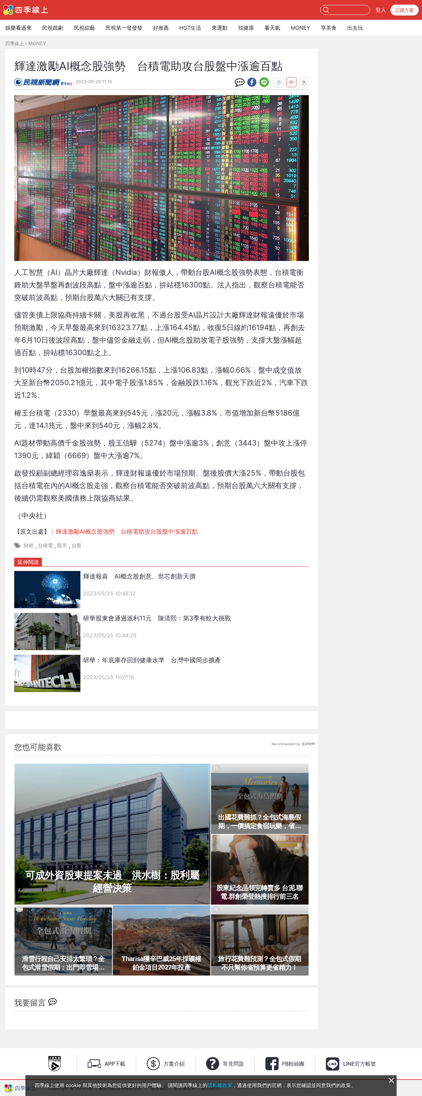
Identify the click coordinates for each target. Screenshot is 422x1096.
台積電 (45, 545)
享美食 (329, 27)
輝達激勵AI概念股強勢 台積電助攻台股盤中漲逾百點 (127, 531)
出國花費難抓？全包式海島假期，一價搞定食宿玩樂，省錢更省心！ (259, 822)
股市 (62, 545)
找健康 (246, 27)
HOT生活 (190, 27)
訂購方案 (404, 10)
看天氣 (272, 27)
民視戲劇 (52, 27)
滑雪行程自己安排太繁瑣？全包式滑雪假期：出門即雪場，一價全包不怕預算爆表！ (63, 963)
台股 (76, 545)
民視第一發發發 (124, 27)
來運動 (219, 27)
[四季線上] (25, 10)
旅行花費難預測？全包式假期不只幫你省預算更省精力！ (259, 963)
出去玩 (355, 27)
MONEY (300, 27)
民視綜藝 (84, 27)
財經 (29, 545)
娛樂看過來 (18, 27)
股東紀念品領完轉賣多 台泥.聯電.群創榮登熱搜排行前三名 (260, 892)
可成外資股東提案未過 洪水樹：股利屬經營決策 (112, 881)
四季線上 (14, 43)
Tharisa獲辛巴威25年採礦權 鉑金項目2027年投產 (164, 963)
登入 (381, 10)
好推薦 (161, 27)
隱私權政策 (219, 1085)
